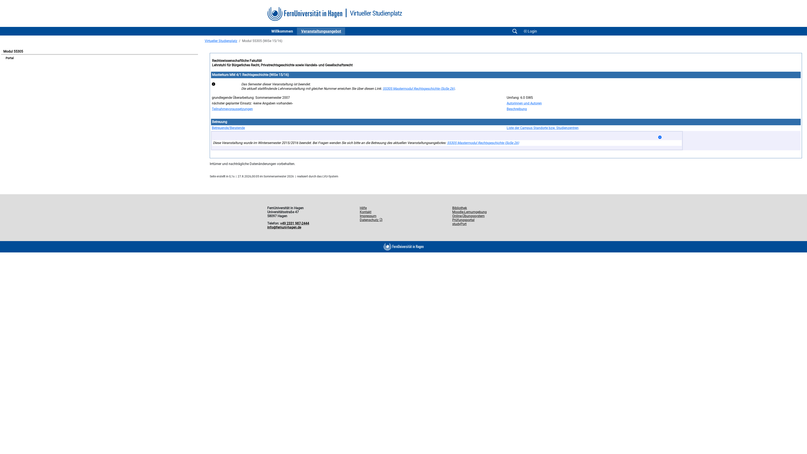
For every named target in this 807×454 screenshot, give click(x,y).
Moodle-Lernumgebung (469, 212)
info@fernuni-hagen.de (284, 227)
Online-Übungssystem (468, 216)
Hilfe (363, 208)
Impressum (368, 216)
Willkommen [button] (282, 31)
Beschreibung (517, 109)
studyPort (459, 224)
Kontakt (365, 212)
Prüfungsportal (463, 220)
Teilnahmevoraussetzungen (232, 109)
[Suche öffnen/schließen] (514, 31)
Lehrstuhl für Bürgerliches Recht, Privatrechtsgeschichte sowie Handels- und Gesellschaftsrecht (282, 65)
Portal (10, 58)
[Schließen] (660, 137)
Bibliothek (459, 208)
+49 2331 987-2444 (294, 223)
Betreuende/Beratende (228, 128)
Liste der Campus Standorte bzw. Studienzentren (543, 128)
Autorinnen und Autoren (524, 103)
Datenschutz (369, 220)
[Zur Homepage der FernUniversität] (304, 14)
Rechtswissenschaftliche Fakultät (237, 61)
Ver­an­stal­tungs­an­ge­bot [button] (321, 31)
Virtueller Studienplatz (221, 41)
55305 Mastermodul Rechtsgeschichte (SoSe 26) (419, 89)
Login (532, 31)
